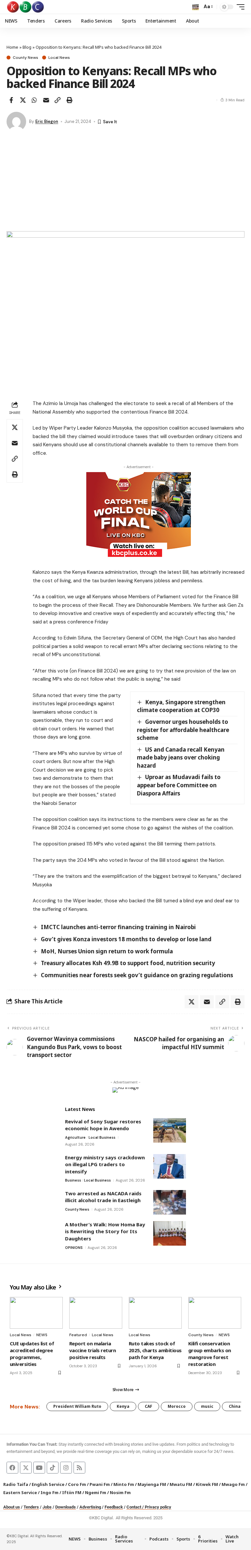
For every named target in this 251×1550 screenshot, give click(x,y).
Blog (27, 47)
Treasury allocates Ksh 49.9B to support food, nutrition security (128, 963)
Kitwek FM (207, 1484)
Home (12, 47)
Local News (59, 58)
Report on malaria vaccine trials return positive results (92, 1350)
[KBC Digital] (26, 7)
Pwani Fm (100, 1484)
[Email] (46, 100)
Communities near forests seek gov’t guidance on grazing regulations (137, 975)
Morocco (177, 1406)
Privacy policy (158, 1507)
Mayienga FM (152, 1484)
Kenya (123, 1406)
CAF (148, 1406)
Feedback (114, 1507)
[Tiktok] (53, 1467)
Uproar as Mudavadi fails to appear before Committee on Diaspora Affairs (179, 785)
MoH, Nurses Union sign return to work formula (107, 951)
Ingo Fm (50, 1492)
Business (73, 1180)
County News (25, 58)
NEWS (41, 1334)
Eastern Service (20, 1492)
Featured (78, 1334)
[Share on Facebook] (11, 100)
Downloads (65, 1507)
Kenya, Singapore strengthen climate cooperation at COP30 (181, 706)
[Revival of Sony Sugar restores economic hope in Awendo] (169, 1130)
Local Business (102, 1137)
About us (11, 1507)
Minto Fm (123, 1484)
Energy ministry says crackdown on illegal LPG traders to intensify (105, 1164)
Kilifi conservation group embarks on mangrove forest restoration (209, 1353)
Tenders (31, 1507)
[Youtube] (39, 1467)
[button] (195, 7)
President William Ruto (77, 1406)
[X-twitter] (26, 1467)
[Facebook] (12, 1467)
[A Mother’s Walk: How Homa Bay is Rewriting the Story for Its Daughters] (169, 1233)
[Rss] (79, 1467)
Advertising (90, 1507)
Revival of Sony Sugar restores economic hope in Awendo (103, 1125)
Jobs (47, 1507)
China (235, 1406)
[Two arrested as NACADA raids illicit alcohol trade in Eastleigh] (169, 1202)
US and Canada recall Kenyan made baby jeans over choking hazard (181, 757)
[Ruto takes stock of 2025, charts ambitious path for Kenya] (155, 1313)
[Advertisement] (125, 182)
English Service (48, 1484)
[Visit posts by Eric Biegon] (16, 121)
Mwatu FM (181, 1484)
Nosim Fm (120, 1492)
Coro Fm (77, 1484)
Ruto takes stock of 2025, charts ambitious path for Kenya (155, 1350)
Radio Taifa (15, 1484)
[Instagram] (66, 1467)
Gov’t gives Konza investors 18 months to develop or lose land (126, 939)
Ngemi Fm (95, 1492)
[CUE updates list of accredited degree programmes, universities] (36, 1313)
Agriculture (75, 1137)
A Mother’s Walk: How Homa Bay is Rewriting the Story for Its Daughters (105, 1231)
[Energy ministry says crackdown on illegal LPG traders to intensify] (169, 1166)
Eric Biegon (46, 121)
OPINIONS (74, 1247)
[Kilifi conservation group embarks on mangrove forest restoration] (214, 1313)
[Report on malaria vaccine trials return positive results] (95, 1313)
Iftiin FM (71, 1492)
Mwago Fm (233, 1484)
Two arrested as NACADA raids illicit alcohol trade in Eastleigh (103, 1197)
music (207, 1406)
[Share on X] (22, 100)
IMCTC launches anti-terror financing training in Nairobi (118, 927)
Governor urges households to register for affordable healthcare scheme (183, 729)
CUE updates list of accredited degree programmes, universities (32, 1353)
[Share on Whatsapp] (34, 100)
